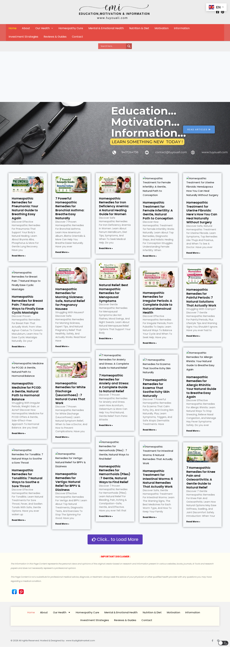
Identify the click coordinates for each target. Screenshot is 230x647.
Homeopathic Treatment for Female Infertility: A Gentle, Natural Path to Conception (158, 210)
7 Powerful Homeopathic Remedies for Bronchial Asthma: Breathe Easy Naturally (69, 208)
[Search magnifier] (129, 46)
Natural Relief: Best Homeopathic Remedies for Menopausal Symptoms (113, 293)
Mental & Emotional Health (106, 28)
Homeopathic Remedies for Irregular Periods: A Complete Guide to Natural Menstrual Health (157, 303)
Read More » (19, 255)
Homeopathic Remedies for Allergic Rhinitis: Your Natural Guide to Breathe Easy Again (201, 387)
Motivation (162, 28)
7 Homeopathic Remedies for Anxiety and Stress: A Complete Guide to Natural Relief (114, 383)
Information (182, 28)
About (26, 28)
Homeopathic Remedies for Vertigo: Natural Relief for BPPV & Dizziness (67, 482)
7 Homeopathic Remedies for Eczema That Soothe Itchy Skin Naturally (156, 388)
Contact (77, 37)
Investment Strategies (23, 37)
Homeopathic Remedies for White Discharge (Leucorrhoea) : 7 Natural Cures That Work (70, 393)
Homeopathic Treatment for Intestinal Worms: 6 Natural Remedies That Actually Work (158, 479)
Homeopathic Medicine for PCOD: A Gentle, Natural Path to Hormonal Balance (26, 391)
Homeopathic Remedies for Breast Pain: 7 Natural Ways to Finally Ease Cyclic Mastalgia (28, 305)
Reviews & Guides (55, 37)
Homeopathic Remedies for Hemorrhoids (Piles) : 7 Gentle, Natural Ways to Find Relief (114, 474)
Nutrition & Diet (139, 28)
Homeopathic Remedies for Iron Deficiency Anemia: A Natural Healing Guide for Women (114, 206)
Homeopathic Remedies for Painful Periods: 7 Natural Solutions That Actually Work (201, 297)
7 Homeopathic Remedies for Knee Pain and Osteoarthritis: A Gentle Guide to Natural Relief (200, 477)
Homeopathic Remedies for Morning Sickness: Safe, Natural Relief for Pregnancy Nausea (70, 299)
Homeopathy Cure (70, 28)
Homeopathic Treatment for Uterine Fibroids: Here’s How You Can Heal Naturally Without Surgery (201, 212)
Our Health (42, 28)
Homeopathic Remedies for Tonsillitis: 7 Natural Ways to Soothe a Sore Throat (27, 478)
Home (13, 28)
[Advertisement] (115, 76)
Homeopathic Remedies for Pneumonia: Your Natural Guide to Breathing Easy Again (25, 208)
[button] (51, 28)
